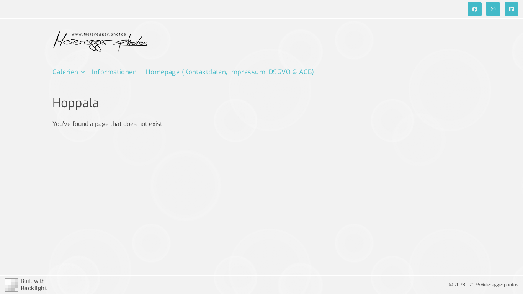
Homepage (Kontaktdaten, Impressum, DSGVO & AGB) (230, 72)
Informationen (114, 72)
